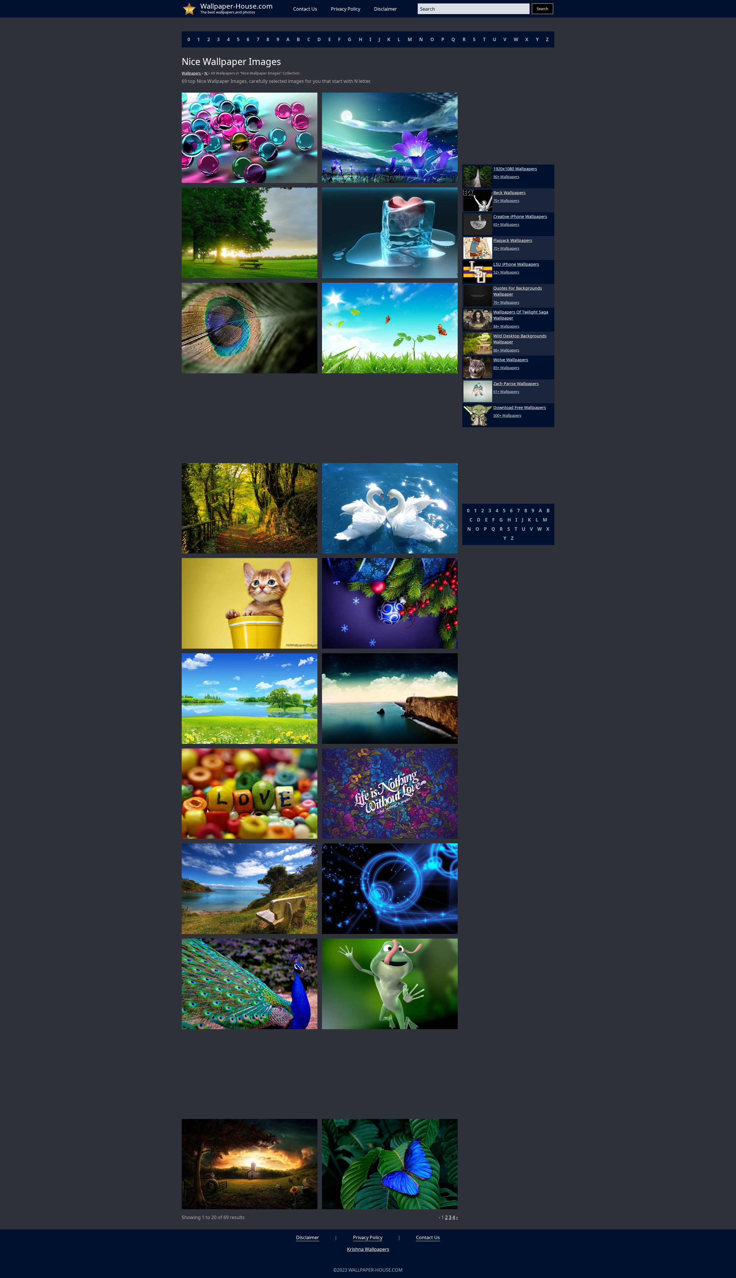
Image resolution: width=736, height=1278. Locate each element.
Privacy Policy (345, 9)
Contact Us (305, 9)
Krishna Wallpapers (368, 1249)
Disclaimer (385, 9)
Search (542, 8)
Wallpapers (192, 73)
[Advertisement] (320, 418)
